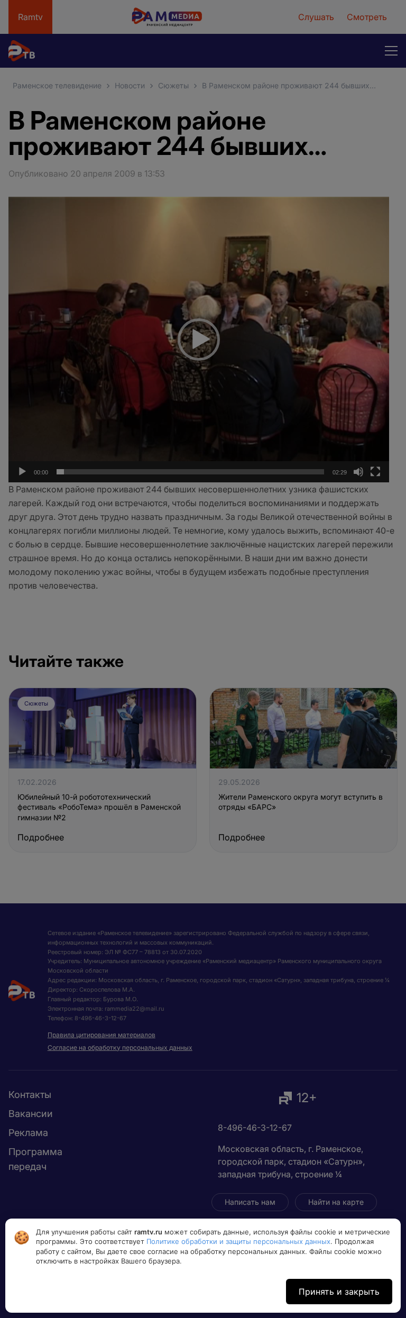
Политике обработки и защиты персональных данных (238, 1241)
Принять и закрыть (339, 1291)
